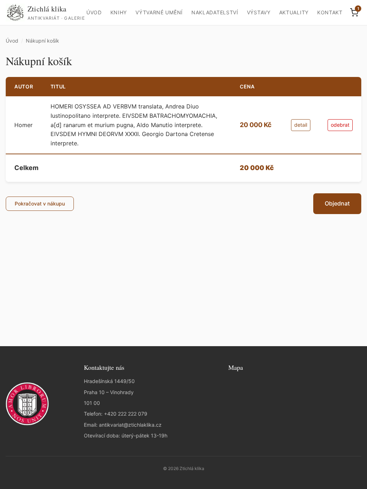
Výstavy (259, 12)
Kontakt (330, 12)
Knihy (118, 12)
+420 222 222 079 (125, 414)
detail (300, 125)
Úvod (94, 12)
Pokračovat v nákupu (40, 203)
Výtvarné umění (159, 12)
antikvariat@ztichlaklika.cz (130, 425)
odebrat (340, 125)
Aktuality (294, 12)
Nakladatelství (214, 12)
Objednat (337, 203)
